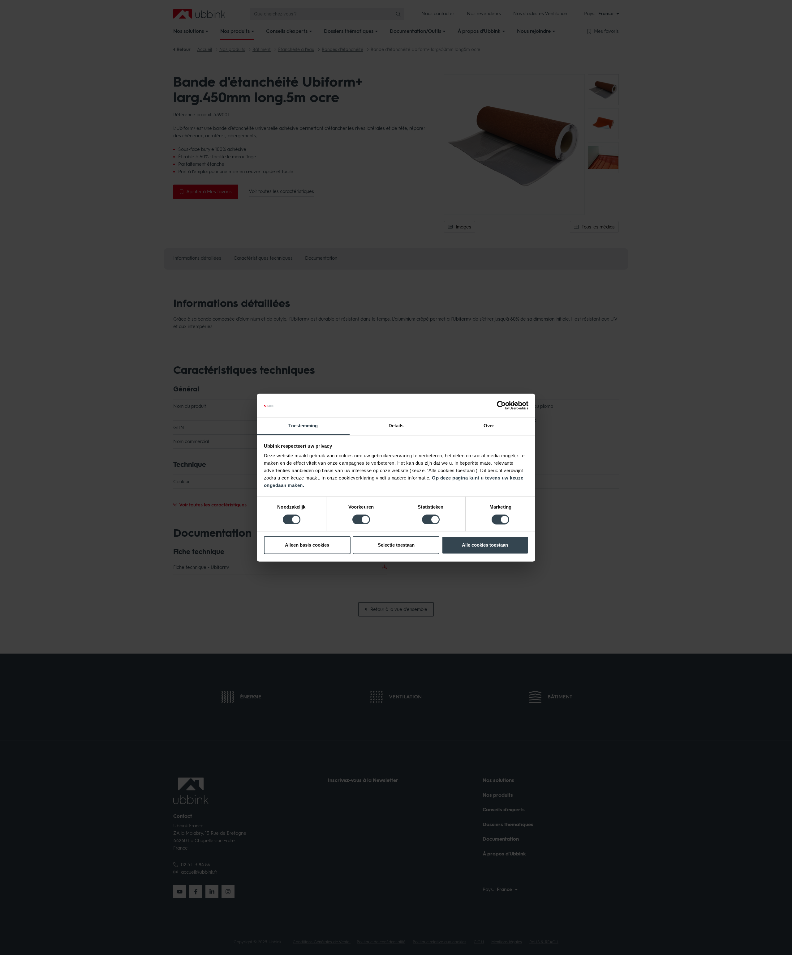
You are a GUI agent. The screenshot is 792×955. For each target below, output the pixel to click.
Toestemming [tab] (303, 425)
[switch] (361, 519)
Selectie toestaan (396, 545)
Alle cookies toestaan (485, 545)
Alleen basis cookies (307, 545)
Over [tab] (489, 425)
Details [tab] (396, 425)
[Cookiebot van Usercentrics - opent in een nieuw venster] (501, 405)
